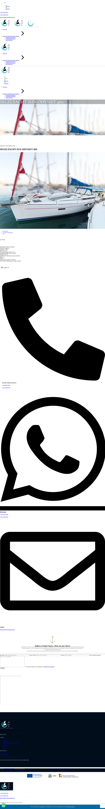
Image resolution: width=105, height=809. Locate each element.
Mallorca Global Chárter (9, 769)
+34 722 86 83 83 (4, 14)
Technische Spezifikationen (8, 232)
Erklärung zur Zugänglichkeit (8, 771)
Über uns (5, 741)
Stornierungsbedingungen (60, 771)
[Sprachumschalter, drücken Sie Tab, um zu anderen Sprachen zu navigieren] (6, 4)
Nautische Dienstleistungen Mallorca (11, 743)
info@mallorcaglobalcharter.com (7, 17)
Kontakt (4, 747)
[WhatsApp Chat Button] (3, 805)
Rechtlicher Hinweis (22, 771)
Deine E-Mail (33, 655)
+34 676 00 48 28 (4, 12)
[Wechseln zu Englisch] (8, 6)
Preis (4, 233)
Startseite (5, 740)
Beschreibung (5, 231)
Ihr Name (2, 655)
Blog (4, 746)
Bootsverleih (6, 745)
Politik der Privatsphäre (49, 666)
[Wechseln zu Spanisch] (8, 8)
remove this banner (70, 806)
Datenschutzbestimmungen (36, 771)
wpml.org (42, 806)
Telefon (63, 655)
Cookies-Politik (48, 771)
